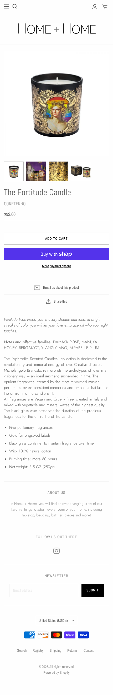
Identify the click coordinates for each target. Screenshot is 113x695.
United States (53, 620)
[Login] (94, 6)
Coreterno (15, 204)
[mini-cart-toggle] (105, 6)
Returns (72, 650)
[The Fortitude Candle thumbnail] (14, 171)
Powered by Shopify (56, 672)
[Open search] (15, 6)
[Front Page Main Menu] (6, 6)
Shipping (55, 650)
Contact (89, 650)
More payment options (56, 266)
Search (22, 650)
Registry (38, 650)
